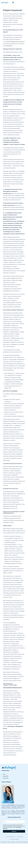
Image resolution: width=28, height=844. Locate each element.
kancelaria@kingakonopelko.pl (15, 41)
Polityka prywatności (8, 683)
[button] (13, 2)
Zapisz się (14, 831)
